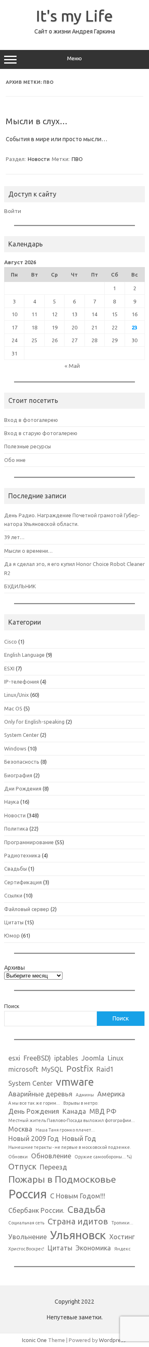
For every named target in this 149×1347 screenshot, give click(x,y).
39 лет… (14, 537)
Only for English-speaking (34, 721)
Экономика (93, 1248)
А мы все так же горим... (34, 1103)
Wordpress (112, 1340)
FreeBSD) (37, 1058)
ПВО (77, 159)
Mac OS (13, 708)
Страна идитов (78, 1221)
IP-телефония (21, 681)
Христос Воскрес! (26, 1248)
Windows (15, 748)
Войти (12, 211)
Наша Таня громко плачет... (65, 1129)
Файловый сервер (26, 909)
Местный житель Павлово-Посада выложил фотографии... (71, 1120)
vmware (75, 1082)
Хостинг (122, 1236)
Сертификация (23, 882)
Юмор (12, 935)
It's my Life (74, 15)
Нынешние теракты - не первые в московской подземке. (69, 1147)
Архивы (14, 967)
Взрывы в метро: (81, 1103)
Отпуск (22, 1166)
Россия (27, 1194)
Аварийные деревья (40, 1094)
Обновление (51, 1156)
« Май (72, 365)
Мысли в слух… (36, 121)
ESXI (9, 668)
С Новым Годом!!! (77, 1196)
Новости (39, 159)
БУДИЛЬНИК (20, 586)
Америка (111, 1094)
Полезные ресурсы (27, 446)
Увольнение (27, 1236)
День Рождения (33, 1111)
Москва (20, 1129)
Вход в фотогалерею (31, 420)
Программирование (29, 842)
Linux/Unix (16, 695)
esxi (14, 1058)
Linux (115, 1058)
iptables (66, 1058)
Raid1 (105, 1069)
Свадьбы (15, 868)
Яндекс (122, 1248)
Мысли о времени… (28, 551)
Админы (85, 1094)
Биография (18, 775)
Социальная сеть (26, 1222)
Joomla (93, 1058)
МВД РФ (102, 1111)
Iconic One (34, 1340)
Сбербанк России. (36, 1210)
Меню (74, 58)
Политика (16, 828)
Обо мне (15, 460)
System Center (21, 735)
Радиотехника (22, 855)
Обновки (18, 1156)
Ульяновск (78, 1235)
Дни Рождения (22, 788)
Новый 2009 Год (33, 1138)
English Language (24, 655)
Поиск (11, 1006)
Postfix (79, 1068)
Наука (11, 802)
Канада (74, 1111)
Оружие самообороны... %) (103, 1156)
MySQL (52, 1069)
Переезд (53, 1167)
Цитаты (14, 922)
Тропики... (122, 1222)
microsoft (23, 1069)
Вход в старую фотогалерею (40, 433)
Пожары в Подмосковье (62, 1179)
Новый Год (79, 1138)
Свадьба (86, 1209)
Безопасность (21, 762)
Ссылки (13, 895)
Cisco (10, 641)
